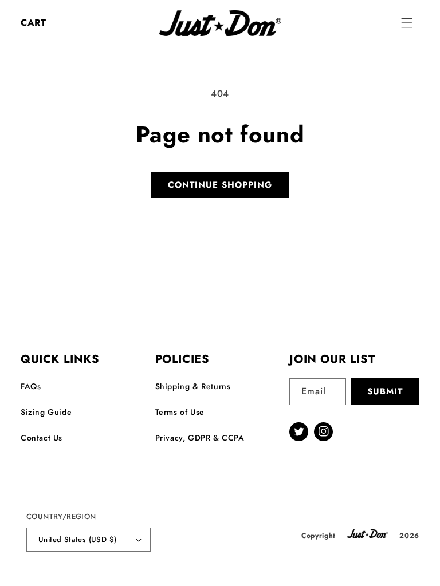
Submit (385, 391)
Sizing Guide (46, 412)
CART (33, 22)
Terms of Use (180, 412)
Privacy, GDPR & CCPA (200, 438)
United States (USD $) (77, 539)
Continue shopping (220, 185)
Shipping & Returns (193, 386)
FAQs (31, 386)
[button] (406, 22)
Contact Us (41, 438)
